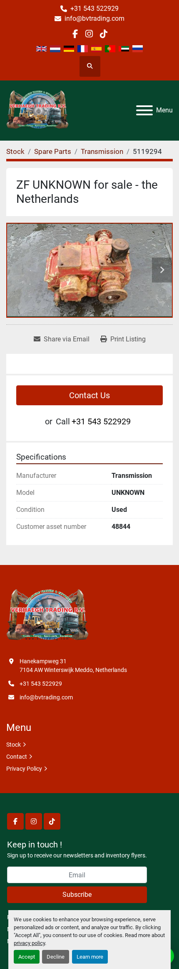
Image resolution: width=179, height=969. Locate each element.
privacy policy (29, 943)
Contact (16, 756)
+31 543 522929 (94, 8)
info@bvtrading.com (94, 18)
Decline (56, 957)
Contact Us (89, 395)
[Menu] (144, 110)
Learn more (90, 957)
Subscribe (77, 894)
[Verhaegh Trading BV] (47, 615)
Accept (26, 957)
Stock (13, 744)
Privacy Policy (24, 768)
